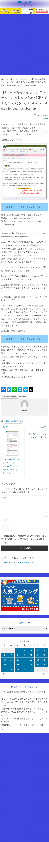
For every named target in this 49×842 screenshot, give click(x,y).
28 (11, 669)
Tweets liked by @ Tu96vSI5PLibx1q (18, 562)
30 (24, 669)
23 (24, 665)
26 (44, 665)
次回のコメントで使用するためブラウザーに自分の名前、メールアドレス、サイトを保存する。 (25, 539)
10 (31, 655)
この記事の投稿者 (10, 397)
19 (44, 660)
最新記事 (22, 397)
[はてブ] (20, 389)
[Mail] (31, 389)
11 (38, 655)
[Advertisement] (24, 46)
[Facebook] (3, 389)
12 (44, 655)
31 (31, 669)
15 (18, 660)
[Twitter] (9, 389)
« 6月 (3, 674)
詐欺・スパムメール (13, 421)
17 (31, 660)
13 (5, 660)
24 (31, 665)
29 (18, 669)
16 (24, 660)
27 (5, 669)
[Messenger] (25, 389)
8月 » (45, 674)
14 (11, 660)
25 (38, 665)
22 (18, 665)
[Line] (14, 389)
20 (5, 665)
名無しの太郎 (24, 2)
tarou (46, 119)
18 (38, 660)
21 (11, 665)
